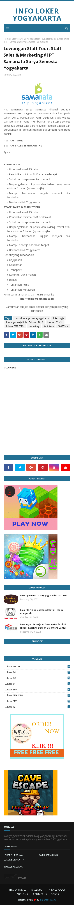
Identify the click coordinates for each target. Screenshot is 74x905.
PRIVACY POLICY (57, 889)
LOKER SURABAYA (13, 855)
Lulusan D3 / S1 (55, 322)
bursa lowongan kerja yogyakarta (32, 318)
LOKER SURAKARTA (14, 859)
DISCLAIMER (37, 889)
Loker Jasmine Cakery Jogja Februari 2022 (43, 595)
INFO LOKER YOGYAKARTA (37, 14)
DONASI (55, 894)
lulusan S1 (37, 683)
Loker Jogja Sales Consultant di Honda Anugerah (42, 611)
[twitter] (20, 467)
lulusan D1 (37, 672)
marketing (34, 326)
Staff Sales (48, 326)
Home (7, 38)
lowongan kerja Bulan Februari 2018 (24, 322)
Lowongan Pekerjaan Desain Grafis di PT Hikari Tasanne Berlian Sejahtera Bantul (43, 626)
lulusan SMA (37, 689)
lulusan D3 (37, 678)
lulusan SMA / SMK (15, 326)
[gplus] (31, 467)
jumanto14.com (48, 899)
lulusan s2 (37, 706)
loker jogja (58, 318)
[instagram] (54, 467)
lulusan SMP (37, 701)
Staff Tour (17, 38)
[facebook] (8, 467)
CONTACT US (40, 894)
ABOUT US (22, 894)
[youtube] (65, 467)
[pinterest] (43, 467)
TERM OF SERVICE (17, 889)
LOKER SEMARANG (48, 855)
